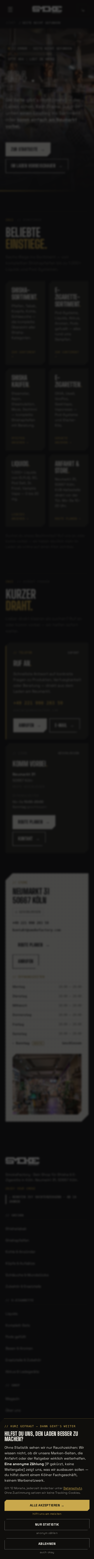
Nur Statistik (47, 1524)
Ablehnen (47, 1544)
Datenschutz (72, 1488)
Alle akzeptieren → (47, 1505)
